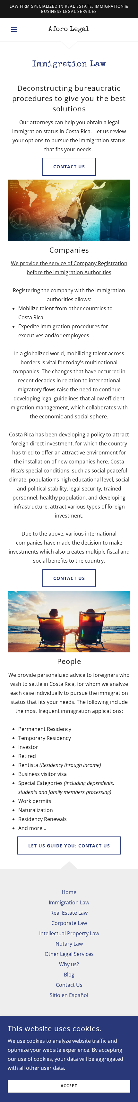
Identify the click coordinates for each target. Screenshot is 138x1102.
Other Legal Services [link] (69, 953)
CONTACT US (69, 166)
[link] (69, 29)
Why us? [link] (69, 964)
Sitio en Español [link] (69, 995)
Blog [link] (69, 974)
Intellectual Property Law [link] (69, 933)
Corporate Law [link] (69, 923)
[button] (17, 29)
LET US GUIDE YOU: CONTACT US (69, 846)
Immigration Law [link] (69, 902)
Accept (69, 1086)
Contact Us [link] (69, 984)
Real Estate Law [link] (69, 912)
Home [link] (69, 892)
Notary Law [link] (69, 943)
